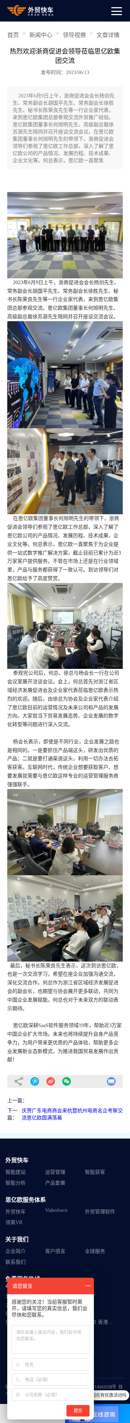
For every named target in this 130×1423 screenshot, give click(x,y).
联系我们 (15, 1262)
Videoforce (56, 1210)
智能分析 (15, 1183)
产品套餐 (55, 1183)
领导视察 (74, 35)
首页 (13, 35)
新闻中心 (40, 35)
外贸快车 (15, 1211)
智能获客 (95, 1172)
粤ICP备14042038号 (97, 1387)
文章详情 (108, 35)
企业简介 (15, 1251)
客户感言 (55, 1251)
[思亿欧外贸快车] (30, 10)
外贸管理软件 (100, 1211)
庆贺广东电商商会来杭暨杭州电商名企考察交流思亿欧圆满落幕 (72, 1114)
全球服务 (95, 1251)
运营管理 (55, 1172)
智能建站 (15, 1172)
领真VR (13, 1222)
